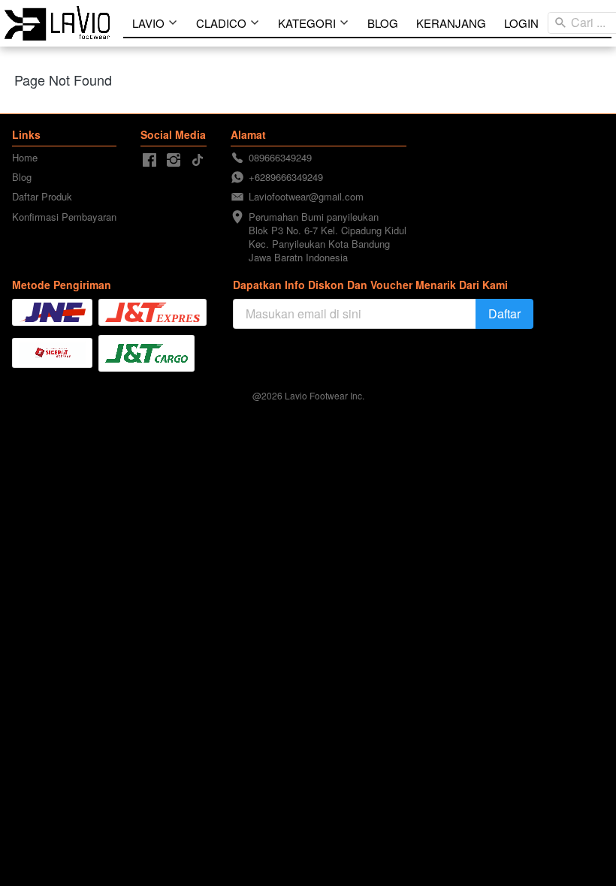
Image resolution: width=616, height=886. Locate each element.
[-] (149, 160)
